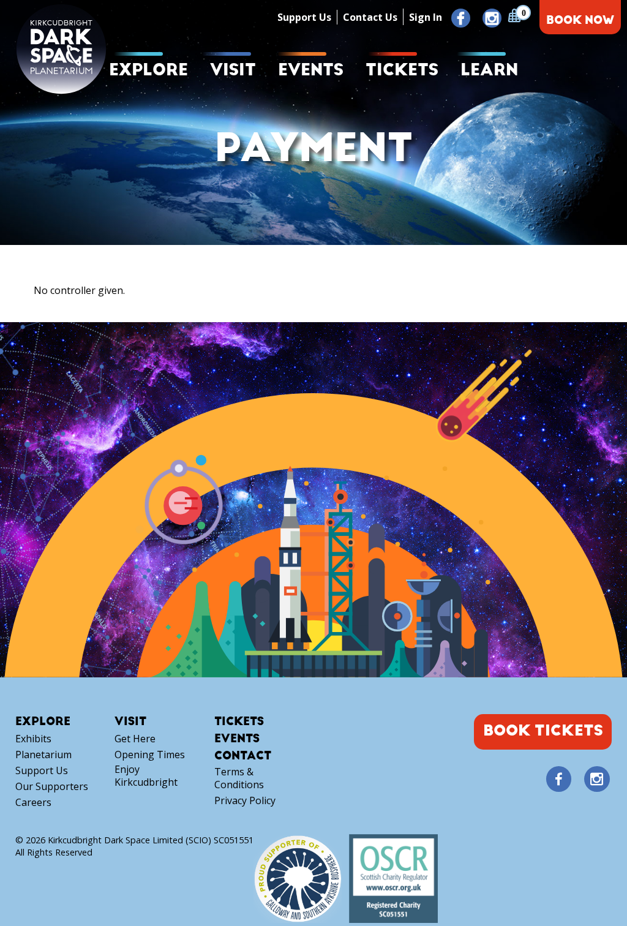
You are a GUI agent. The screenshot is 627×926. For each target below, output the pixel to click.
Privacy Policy (245, 800)
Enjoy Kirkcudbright (146, 776)
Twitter (577, 779)
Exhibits (33, 738)
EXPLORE (148, 70)
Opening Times (150, 754)
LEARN (489, 70)
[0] (514, 15)
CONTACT (242, 756)
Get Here (135, 738)
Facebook (460, 18)
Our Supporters (51, 786)
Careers (33, 802)
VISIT (233, 70)
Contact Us (370, 17)
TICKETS (402, 70)
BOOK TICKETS (543, 730)
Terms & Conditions (239, 778)
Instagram (491, 18)
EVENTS (311, 70)
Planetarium (43, 754)
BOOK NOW (580, 20)
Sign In (425, 17)
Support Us (304, 17)
